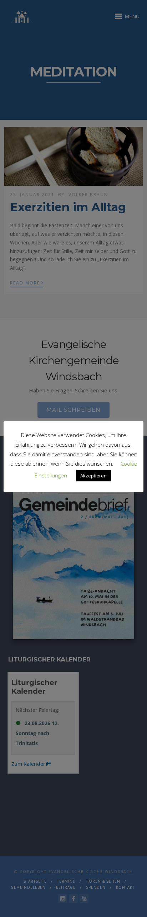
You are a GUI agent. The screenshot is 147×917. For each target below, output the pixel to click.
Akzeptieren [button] (93, 475)
